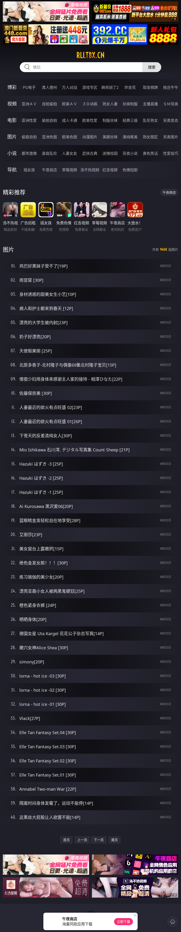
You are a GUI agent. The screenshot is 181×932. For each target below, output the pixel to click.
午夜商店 (49, 169)
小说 (12, 153)
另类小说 (130, 153)
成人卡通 (69, 120)
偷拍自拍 (49, 120)
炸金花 (130, 87)
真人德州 (49, 87)
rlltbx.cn (90, 55)
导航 (12, 170)
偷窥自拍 (29, 136)
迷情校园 (110, 153)
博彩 (12, 87)
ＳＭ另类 (170, 103)
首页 (66, 840)
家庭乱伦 (49, 153)
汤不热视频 (89, 169)
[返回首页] (172, 921)
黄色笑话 (150, 153)
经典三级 (130, 120)
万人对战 (69, 87)
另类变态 (170, 120)
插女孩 (29, 169)
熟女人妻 (110, 103)
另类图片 (170, 136)
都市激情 (29, 153)
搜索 (152, 67)
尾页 (114, 840)
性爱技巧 (170, 153)
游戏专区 (89, 87)
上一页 (82, 840)
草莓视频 (69, 169)
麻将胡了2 (110, 87)
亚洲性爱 (29, 120)
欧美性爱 (89, 120)
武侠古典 (89, 153)
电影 (12, 120)
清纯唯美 (130, 136)
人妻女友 (69, 153)
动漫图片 (89, 136)
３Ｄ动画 (89, 103)
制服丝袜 (110, 120)
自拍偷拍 (49, 103)
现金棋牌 (150, 87)
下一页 (99, 840)
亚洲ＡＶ (29, 103)
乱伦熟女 (150, 120)
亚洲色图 (49, 136)
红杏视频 (110, 169)
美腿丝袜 (110, 136)
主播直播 (150, 103)
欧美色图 (69, 136)
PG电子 (29, 87)
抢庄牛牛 (170, 87)
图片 (12, 137)
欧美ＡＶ (69, 103)
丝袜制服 (130, 103)
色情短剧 (130, 169)
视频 (12, 104)
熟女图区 (150, 136)
